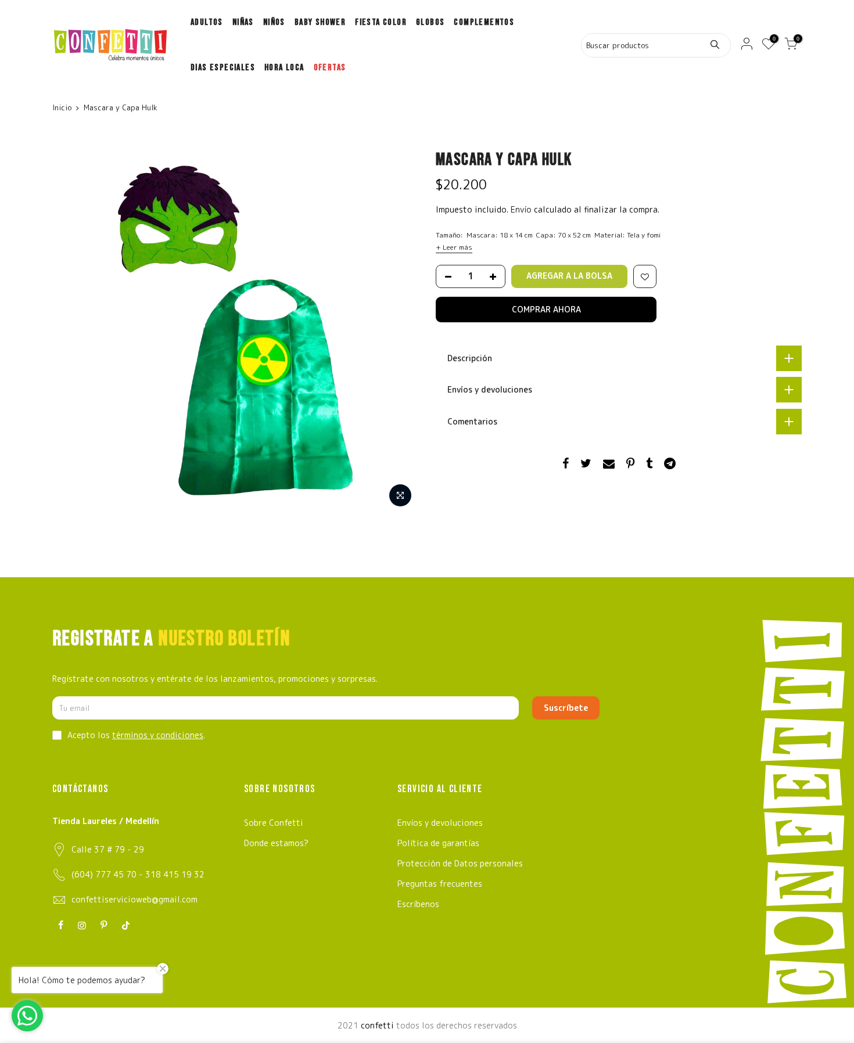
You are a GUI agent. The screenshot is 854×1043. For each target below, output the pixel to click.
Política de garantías (438, 842)
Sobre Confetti (273, 822)
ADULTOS (207, 22)
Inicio (61, 107)
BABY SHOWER (320, 22)
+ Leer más (454, 247)
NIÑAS (243, 22)
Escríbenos (418, 903)
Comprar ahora (546, 309)
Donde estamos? (276, 842)
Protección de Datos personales (460, 863)
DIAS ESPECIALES (223, 67)
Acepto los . (136, 734)
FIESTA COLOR (381, 22)
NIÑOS (274, 22)
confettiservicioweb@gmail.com (134, 899)
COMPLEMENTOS (484, 22)
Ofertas (330, 67)
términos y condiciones (157, 734)
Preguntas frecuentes (439, 883)
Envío (522, 209)
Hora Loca (284, 67)
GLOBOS (430, 22)
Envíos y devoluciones (440, 822)
